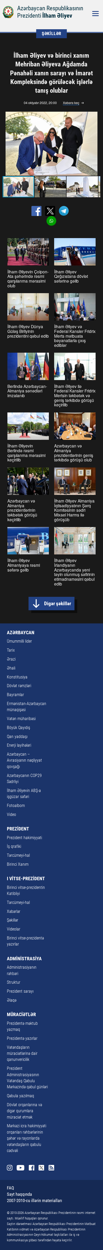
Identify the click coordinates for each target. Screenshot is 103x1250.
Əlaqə (11, 1000)
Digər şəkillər (57, 604)
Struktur (13, 982)
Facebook (31, 1167)
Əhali (11, 668)
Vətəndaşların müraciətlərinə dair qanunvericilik (22, 1053)
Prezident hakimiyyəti (24, 837)
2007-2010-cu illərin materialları (34, 1200)
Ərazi (11, 659)
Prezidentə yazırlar (22, 1038)
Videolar (13, 929)
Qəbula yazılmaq (20, 1096)
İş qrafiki (14, 846)
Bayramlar (15, 694)
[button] (95, 143)
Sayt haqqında (19, 1194)
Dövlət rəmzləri (19, 685)
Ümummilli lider (19, 641)
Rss (51, 1167)
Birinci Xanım (18, 864)
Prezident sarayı (20, 991)
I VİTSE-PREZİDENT (26, 878)
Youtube (20, 1167)
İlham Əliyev (57, 15)
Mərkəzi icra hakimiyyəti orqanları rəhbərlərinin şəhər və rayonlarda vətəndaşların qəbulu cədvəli (26, 1138)
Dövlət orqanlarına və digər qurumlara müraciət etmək (24, 1111)
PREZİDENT (18, 828)
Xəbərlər (13, 911)
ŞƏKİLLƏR (51, 33)
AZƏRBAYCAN (20, 632)
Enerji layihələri (19, 745)
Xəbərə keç (71, 103)
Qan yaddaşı (17, 736)
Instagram (9, 1167)
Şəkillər (12, 920)
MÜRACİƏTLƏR (21, 1014)
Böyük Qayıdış (18, 727)
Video (11, 814)
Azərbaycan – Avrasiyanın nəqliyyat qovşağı (24, 760)
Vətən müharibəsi (21, 718)
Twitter (41, 1167)
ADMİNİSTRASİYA (24, 958)
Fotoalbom (16, 805)
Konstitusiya (17, 677)
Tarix (11, 650)
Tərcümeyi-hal (18, 855)
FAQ (10, 1187)
